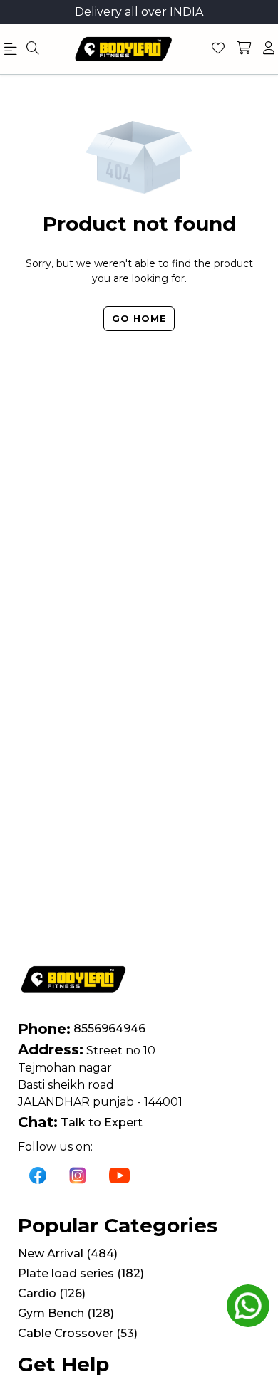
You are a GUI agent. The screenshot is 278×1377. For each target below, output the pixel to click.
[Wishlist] (218, 49)
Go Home (139, 318)
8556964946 (109, 1028)
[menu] (32, 49)
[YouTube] (119, 1175)
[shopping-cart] (244, 49)
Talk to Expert (102, 1122)
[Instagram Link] (77, 1175)
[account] (268, 49)
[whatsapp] (248, 1305)
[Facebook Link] (37, 1175)
